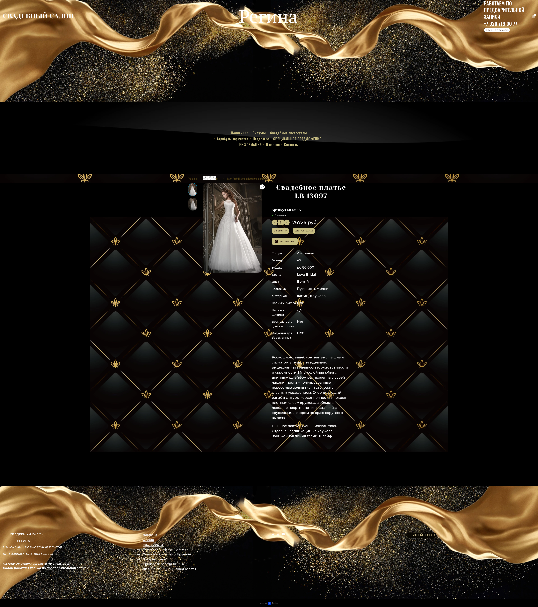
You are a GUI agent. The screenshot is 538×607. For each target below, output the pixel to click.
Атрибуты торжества (233, 138)
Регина (268, 16)
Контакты (291, 144)
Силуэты (259, 132)
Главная (192, 178)
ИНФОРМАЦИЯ (250, 144)
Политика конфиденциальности (168, 549)
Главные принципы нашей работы (169, 569)
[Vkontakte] (273, 534)
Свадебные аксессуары (288, 132)
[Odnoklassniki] (278, 534)
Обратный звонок (421, 535)
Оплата (148, 539)
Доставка (150, 535)
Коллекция (212, 178)
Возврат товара (154, 559)
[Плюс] (287, 222)
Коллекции (239, 132)
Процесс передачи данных (163, 564)
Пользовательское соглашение (167, 554)
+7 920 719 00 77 (500, 23)
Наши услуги (153, 544)
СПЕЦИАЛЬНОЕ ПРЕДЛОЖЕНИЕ (297, 138)
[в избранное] (262, 186)
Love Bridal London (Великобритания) (247, 178)
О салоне (273, 144)
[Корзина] (533, 16)
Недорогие (261, 138)
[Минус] (275, 222)
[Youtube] (283, 534)
